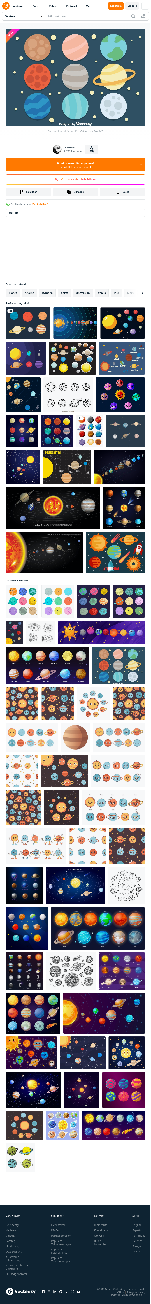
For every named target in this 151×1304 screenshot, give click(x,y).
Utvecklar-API (14, 1249)
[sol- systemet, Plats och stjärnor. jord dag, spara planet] (24, 1123)
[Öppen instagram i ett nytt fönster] (49, 1289)
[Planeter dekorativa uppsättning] (22, 429)
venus (102, 291)
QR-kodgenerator (16, 1272)
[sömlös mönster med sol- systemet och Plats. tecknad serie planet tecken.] (22, 702)
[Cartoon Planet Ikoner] (118, 664)
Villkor (117, 1290)
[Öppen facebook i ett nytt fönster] (43, 1289)
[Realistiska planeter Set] (124, 506)
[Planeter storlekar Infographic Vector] (67, 465)
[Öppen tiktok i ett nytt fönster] (66, 1289)
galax (64, 291)
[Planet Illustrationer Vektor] (125, 429)
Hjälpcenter (99, 1223)
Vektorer (18, 6)
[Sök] (133, 16)
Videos (53, 6)
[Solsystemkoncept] (23, 465)
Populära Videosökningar (59, 1257)
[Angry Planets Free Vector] (120, 393)
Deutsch (135, 1239)
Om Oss (97, 1233)
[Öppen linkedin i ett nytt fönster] (54, 1289)
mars (130, 291)
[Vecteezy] (6, 6)
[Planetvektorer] (28, 321)
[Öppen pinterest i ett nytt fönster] (60, 1289)
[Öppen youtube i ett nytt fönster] (78, 1289)
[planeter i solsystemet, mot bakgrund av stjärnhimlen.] (83, 1051)
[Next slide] (136, 291)
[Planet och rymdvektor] (26, 356)
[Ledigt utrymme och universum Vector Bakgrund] (115, 551)
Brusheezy (12, 1223)
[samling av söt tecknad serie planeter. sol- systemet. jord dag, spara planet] (32, 735)
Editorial (71, 6)
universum (83, 291)
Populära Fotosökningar (59, 1249)
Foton (36, 6)
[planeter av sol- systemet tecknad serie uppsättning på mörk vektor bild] (123, 1088)
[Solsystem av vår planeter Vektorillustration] (53, 506)
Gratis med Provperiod (75, 165)
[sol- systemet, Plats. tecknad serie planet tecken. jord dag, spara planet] (64, 769)
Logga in (132, 5)
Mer (88, 6)
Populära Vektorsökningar (60, 1240)
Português (136, 1233)
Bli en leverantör (98, 1240)
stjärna (29, 291)
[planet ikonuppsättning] (57, 429)
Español (134, 1228)
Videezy (10, 1233)
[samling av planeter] (22, 599)
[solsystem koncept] (122, 356)
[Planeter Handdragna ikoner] (68, 393)
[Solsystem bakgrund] (23, 393)
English (134, 1223)
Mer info (13, 211)
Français (135, 1244)
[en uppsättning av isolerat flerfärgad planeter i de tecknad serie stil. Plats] (20, 1155)
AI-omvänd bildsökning (13, 1256)
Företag (10, 1239)
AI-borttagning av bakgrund (17, 1265)
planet (13, 291)
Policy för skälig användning (123, 1292)
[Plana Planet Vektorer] (72, 356)
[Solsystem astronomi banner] (119, 465)
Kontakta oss (100, 1228)
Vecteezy (11, 1228)
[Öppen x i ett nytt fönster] (72, 1289)
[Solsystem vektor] (122, 321)
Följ (92, 151)
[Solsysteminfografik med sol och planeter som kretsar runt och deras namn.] (75, 321)
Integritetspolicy (133, 1290)
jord (116, 291)
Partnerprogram (60, 1233)
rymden (47, 291)
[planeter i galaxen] (89, 429)
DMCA (54, 1228)
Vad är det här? (40, 204)
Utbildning (12, 1244)
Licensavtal (57, 1223)
